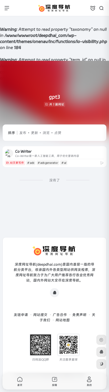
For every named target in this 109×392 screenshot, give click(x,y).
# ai (63, 162)
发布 (22, 133)
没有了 (54, 180)
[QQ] (54, 292)
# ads (30, 162)
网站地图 (63, 320)
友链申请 (21, 315)
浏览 (46, 133)
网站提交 (40, 315)
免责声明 (79, 315)
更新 (34, 133)
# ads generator (48, 162)
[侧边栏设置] (101, 340)
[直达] (102, 162)
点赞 (57, 133)
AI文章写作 (17, 162)
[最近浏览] (93, 8)
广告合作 (60, 315)
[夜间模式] (101, 364)
